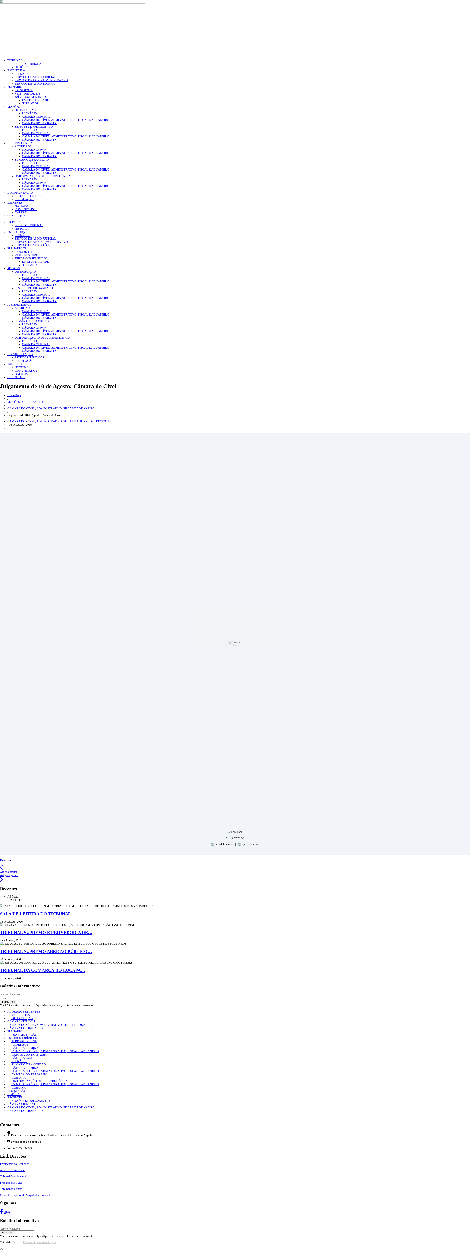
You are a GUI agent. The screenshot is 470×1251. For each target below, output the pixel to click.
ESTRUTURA (16, 70)
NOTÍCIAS (22, 205)
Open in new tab (250, 844)
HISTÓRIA (22, 67)
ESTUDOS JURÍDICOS (29, 195)
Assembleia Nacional (12, 1170)
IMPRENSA (14, 202)
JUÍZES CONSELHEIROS (31, 96)
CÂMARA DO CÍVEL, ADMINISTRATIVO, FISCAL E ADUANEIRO (65, 120)
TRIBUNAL (15, 60)
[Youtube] (8, 1212)
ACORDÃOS (23, 146)
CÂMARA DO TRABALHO (39, 123)
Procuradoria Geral (11, 1182)
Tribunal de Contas (11, 1188)
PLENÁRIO (22, 73)
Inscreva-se (7, 1232)
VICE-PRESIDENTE (28, 93)
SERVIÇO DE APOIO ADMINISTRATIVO (41, 80)
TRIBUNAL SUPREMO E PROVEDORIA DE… (46, 932)
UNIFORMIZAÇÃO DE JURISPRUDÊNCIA (42, 176)
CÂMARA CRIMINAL (36, 116)
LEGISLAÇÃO (24, 199)
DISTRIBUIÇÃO (25, 110)
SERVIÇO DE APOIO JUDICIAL (35, 77)
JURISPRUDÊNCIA (19, 143)
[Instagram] (5, 1212)
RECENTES (103, 421)
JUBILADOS (30, 103)
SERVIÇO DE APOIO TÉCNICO (35, 83)
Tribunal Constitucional (13, 1176)
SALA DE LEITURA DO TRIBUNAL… (37, 913)
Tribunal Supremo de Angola (39, 1242)
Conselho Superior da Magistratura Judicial (25, 1195)
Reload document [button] (223, 844)
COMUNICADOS (26, 209)
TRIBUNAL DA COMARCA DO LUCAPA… (42, 970)
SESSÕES (13, 106)
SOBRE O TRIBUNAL (29, 63)
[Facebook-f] (2, 1212)
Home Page (14, 395)
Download (6, 860)
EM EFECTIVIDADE (35, 100)
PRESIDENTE (24, 90)
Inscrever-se (8, 1001)
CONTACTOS (16, 215)
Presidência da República (14, 1163)
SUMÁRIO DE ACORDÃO (32, 159)
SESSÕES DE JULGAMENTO (34, 126)
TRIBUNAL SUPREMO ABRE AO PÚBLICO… (46, 951)
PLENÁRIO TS (16, 86)
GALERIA (21, 212)
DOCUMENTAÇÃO (20, 192)
